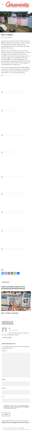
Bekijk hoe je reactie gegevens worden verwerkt (15, 422)
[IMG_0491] (12, 177)
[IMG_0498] (12, 75)
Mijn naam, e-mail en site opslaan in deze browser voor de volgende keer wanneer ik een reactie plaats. (16, 407)
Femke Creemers (8, 37)
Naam (4, 379)
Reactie (4, 350)
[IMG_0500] (9, 111)
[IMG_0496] (9, 152)
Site (3, 396)
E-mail (4, 388)
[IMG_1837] (12, 194)
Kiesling (27, 429)
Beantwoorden (7, 337)
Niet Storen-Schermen (9, 313)
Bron (2, 270)
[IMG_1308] (12, 212)
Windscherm (6, 282)
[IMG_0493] (12, 135)
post (2, 42)
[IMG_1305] (12, 231)
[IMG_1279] (12, 249)
